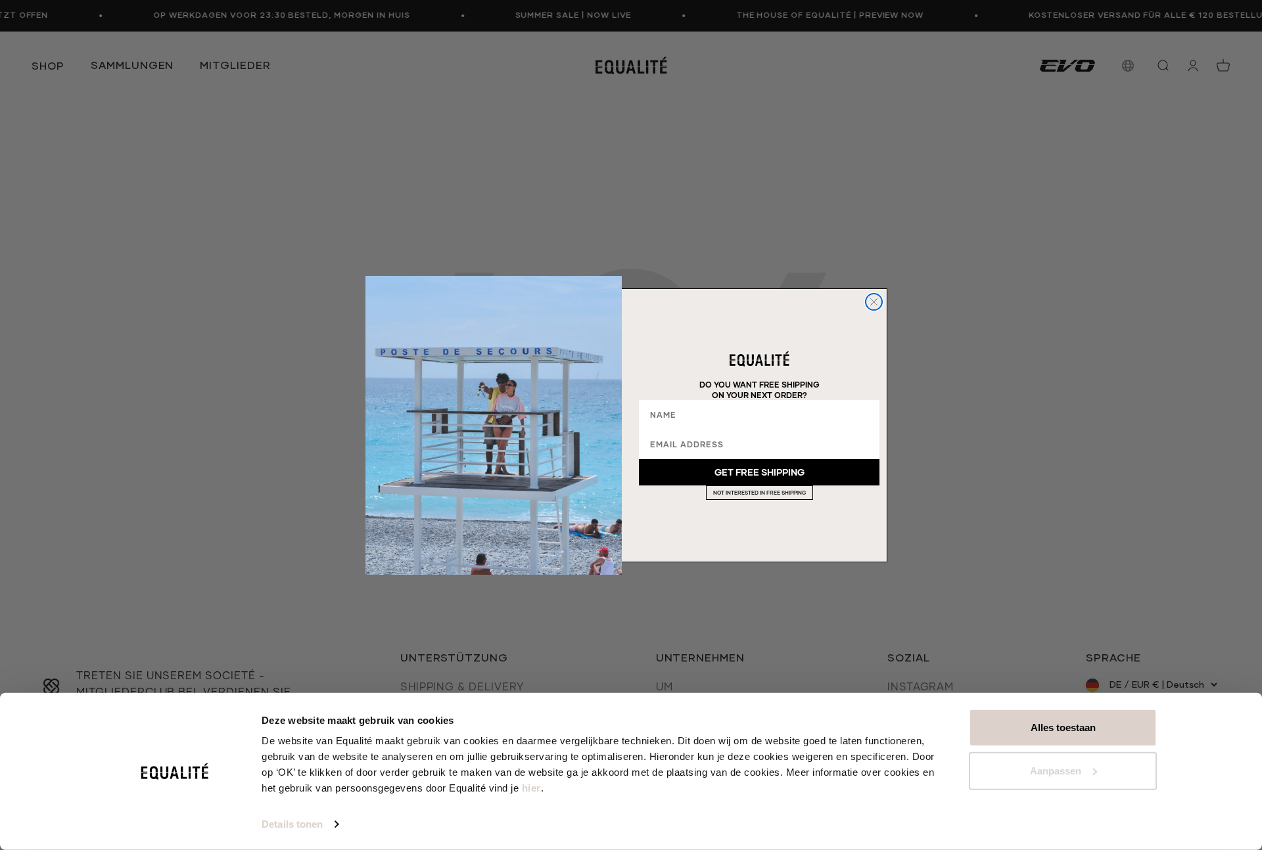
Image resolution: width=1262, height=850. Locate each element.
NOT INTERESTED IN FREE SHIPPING (759, 492)
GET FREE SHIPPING (759, 472)
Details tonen (292, 824)
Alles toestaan (1063, 727)
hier (531, 788)
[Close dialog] (874, 302)
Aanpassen (1055, 770)
